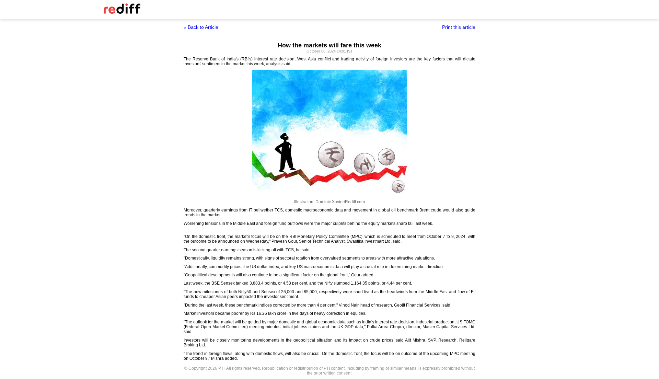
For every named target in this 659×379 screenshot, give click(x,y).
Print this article (458, 27)
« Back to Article (201, 27)
